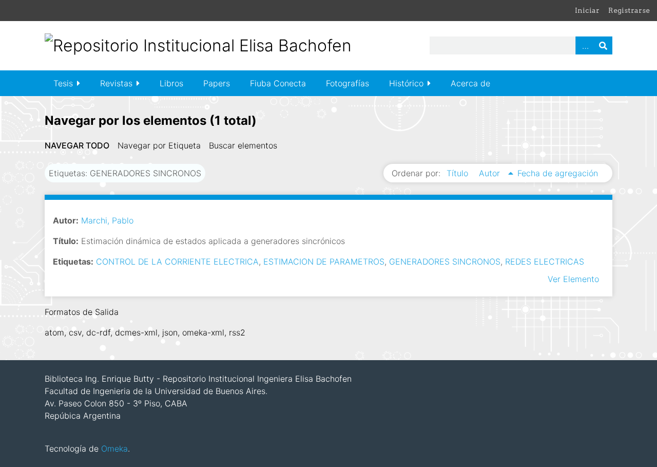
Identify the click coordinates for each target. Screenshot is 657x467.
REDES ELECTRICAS (544, 261)
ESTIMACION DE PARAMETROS (323, 261)
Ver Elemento (573, 279)
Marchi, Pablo (107, 220)
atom (54, 332)
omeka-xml (203, 332)
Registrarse (629, 10)
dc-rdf (98, 332)
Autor (491, 173)
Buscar (603, 45)
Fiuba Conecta (278, 83)
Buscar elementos (243, 145)
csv (75, 332)
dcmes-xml (136, 332)
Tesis (63, 83)
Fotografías (347, 83)
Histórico (406, 83)
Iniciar (587, 10)
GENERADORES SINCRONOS (444, 261)
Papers (216, 83)
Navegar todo (77, 145)
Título (459, 173)
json (170, 332)
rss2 (237, 332)
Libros (171, 83)
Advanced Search (584, 45)
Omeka (114, 448)
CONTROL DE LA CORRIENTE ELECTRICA (177, 261)
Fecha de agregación (557, 173)
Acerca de (470, 83)
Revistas (116, 83)
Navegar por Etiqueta (159, 145)
